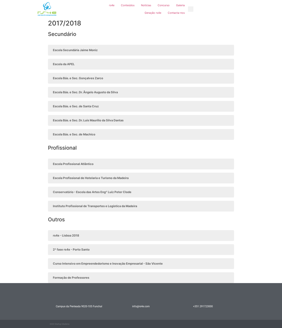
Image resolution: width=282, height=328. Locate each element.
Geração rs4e (153, 12)
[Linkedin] (218, 324)
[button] (190, 9)
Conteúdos (127, 5)
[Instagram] (231, 324)
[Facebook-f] (212, 324)
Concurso (164, 5)
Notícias (146, 5)
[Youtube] (225, 324)
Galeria (180, 5)
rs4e (111, 5)
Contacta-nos (176, 12)
